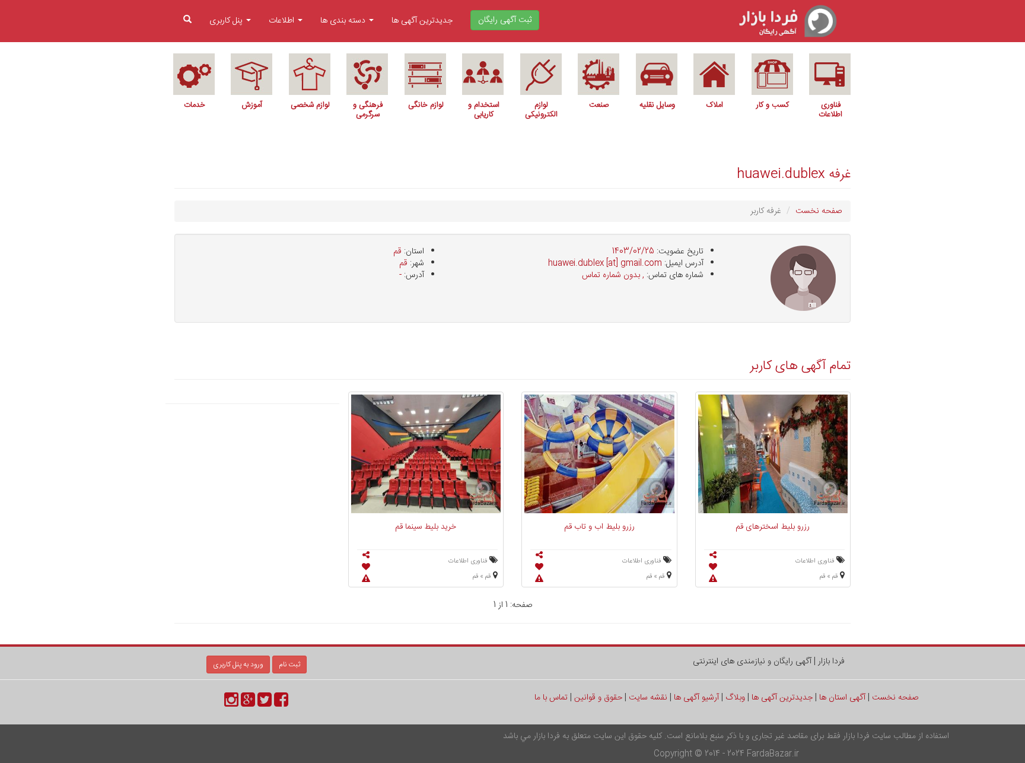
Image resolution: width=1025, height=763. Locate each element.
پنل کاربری (227, 21)
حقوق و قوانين (598, 698)
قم (397, 251)
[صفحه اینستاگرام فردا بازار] (231, 704)
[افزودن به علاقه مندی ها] (713, 568)
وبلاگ (735, 698)
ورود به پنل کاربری (238, 664)
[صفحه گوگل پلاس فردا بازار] (248, 704)
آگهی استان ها (842, 698)
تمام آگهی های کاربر (800, 366)
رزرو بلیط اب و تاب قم (599, 526)
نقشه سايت (648, 698)
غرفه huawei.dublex (794, 174)
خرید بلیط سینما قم (425, 526)
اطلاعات (283, 21)
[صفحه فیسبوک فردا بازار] (281, 704)
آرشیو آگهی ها (696, 698)
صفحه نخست (818, 211)
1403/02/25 (633, 251)
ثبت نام (289, 664)
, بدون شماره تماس (613, 275)
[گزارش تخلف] (713, 580)
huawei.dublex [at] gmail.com (605, 263)
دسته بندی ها (344, 21)
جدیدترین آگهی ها (422, 21)
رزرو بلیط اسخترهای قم (773, 526)
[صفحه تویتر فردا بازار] (264, 704)
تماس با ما (551, 698)
